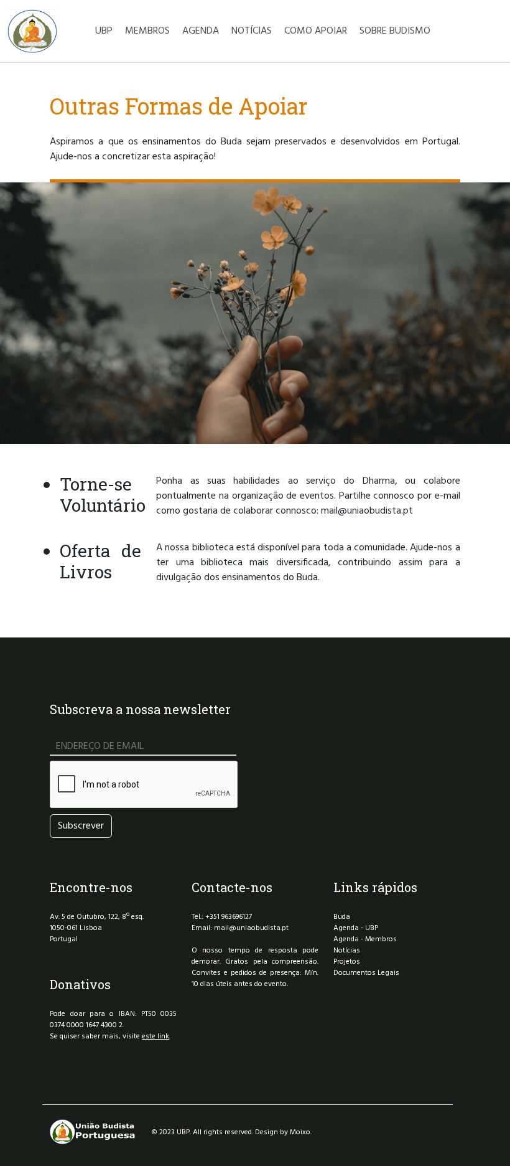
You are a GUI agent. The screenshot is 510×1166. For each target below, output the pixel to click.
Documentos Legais (366, 973)
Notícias (346, 950)
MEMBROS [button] (147, 31)
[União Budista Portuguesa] (32, 31)
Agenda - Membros (365, 939)
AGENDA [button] (200, 31)
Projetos (346, 962)
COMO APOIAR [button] (315, 31)
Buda (341, 917)
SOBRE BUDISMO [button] (394, 31)
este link (155, 1036)
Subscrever (81, 826)
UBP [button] (104, 31)
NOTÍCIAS (251, 31)
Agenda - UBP (355, 928)
